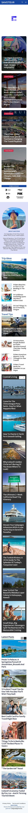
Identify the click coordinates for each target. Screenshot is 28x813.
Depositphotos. (16, 808)
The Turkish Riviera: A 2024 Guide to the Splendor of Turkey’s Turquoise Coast (13, 561)
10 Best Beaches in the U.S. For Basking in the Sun (19, 287)
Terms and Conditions (19, 803)
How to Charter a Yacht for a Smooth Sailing (13, 435)
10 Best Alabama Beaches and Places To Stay (13, 275)
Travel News (8, 39)
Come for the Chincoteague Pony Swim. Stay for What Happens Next (12, 405)
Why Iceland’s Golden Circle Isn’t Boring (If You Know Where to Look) (12, 465)
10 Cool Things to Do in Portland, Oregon (19, 307)
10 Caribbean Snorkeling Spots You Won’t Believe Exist (19, 297)
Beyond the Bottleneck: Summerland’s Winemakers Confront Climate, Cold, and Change (13, 172)
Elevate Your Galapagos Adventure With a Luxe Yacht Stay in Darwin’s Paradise (13, 528)
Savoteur (8, 2)
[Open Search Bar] (22, 2)
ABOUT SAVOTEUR (14, 231)
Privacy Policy (6, 803)
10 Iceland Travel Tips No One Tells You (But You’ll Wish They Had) (12, 691)
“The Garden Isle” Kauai (12, 768)
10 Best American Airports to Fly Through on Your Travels (19, 357)
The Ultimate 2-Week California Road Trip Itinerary (12, 497)
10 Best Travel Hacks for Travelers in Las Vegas (19, 367)
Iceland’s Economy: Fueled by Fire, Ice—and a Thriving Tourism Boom (14, 793)
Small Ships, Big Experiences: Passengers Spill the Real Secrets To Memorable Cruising (14, 626)
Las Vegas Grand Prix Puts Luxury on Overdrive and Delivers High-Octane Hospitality (14, 63)
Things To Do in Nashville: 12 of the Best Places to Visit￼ (13, 743)
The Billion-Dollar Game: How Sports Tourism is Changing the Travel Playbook (13, 138)
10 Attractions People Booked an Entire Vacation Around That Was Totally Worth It (19, 345)
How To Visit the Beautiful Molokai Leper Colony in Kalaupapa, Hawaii (13, 594)
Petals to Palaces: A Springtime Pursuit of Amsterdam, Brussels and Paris (13, 663)
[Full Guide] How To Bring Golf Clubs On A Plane (12, 331)
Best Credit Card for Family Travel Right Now (13, 717)
